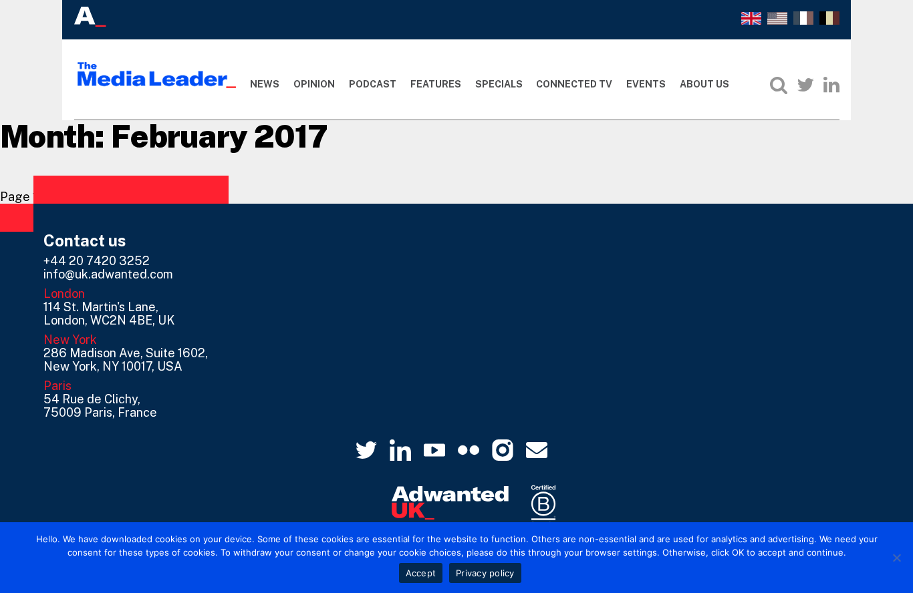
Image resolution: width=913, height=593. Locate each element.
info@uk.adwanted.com (108, 274)
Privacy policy (485, 573)
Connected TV (574, 84)
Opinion (314, 84)
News (264, 84)
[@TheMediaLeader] (805, 84)
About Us (704, 84)
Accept (421, 573)
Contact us (84, 240)
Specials (499, 84)
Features (435, 84)
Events (646, 84)
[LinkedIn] (831, 84)
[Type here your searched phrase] (778, 84)
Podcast (372, 84)
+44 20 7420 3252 (96, 261)
